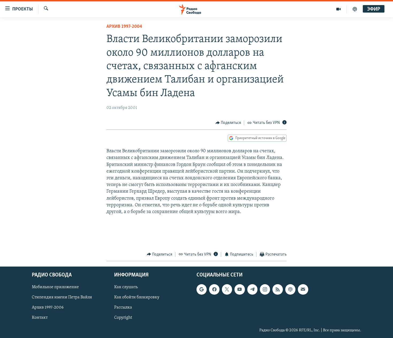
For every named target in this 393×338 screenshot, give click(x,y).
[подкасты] (355, 9)
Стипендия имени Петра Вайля (62, 297)
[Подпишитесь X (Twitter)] (227, 289)
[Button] (228, 122)
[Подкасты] (290, 289)
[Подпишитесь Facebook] (214, 289)
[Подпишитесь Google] (201, 289)
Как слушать (126, 287)
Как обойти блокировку (136, 297)
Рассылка (123, 308)
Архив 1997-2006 (48, 308)
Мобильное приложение (55, 287)
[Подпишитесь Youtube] (239, 289)
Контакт (40, 318)
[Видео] (338, 9)
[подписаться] (303, 289)
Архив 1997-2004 (124, 26)
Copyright (123, 318)
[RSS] (277, 289)
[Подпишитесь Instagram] (265, 289)
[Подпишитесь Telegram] (252, 289)
